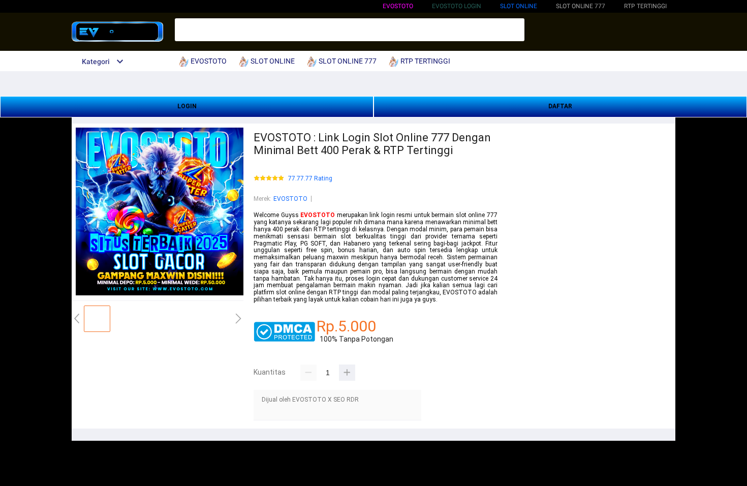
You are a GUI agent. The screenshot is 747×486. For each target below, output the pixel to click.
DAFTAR (560, 106)
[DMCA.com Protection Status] (284, 339)
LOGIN (187, 106)
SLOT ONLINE (518, 6)
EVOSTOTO (398, 6)
